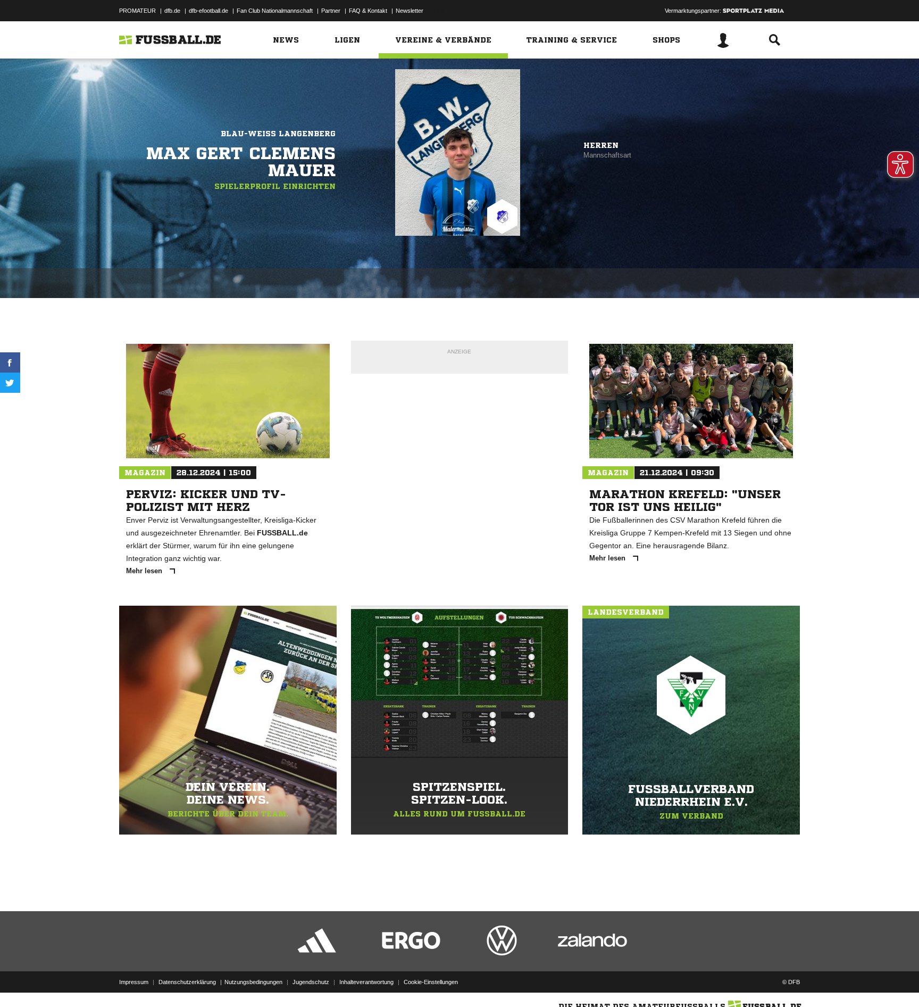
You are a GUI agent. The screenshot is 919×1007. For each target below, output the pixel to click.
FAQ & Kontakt (368, 10)
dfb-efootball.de (208, 10)
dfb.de (172, 10)
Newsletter (409, 10)
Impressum (133, 982)
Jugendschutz (311, 982)
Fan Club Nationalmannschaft (275, 10)
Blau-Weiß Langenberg (278, 133)
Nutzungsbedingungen (253, 982)
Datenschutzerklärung (187, 982)
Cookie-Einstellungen (431, 982)
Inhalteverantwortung (366, 982)
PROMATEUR (137, 10)
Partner (330, 10)
